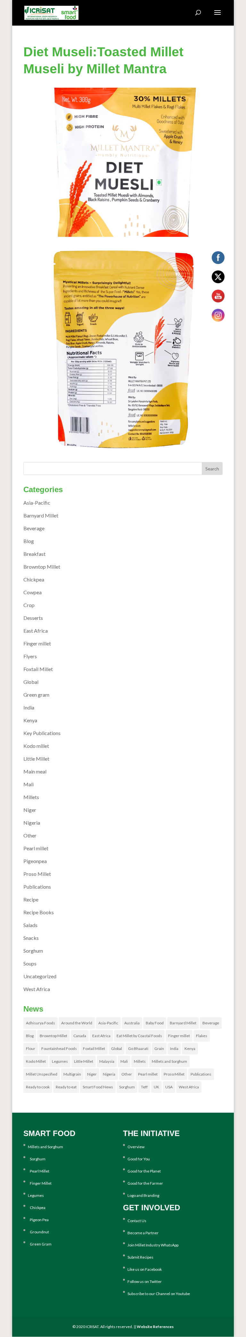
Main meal (34, 771)
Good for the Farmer (145, 1183)
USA (169, 1087)
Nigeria (31, 823)
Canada (79, 1035)
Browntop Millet (41, 567)
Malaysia (106, 1061)
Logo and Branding (143, 1195)
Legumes (60, 1061)
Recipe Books (38, 912)
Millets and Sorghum (169, 1061)
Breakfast (34, 554)
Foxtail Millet (38, 669)
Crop (29, 605)
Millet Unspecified (41, 1074)
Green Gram (40, 1244)
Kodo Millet (36, 1061)
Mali (28, 784)
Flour (30, 1048)
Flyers (30, 656)
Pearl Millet (38, 1171)
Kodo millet (36, 746)
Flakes (201, 1035)
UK (156, 1087)
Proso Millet (37, 874)
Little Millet (36, 759)
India (28, 707)
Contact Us (136, 1220)
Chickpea (33, 579)
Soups (30, 963)
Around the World (76, 1023)
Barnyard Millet (40, 515)
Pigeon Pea (38, 1219)
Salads (30, 925)
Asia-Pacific (36, 503)
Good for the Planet (144, 1171)
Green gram (36, 695)
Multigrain (72, 1074)
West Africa (36, 989)
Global (30, 682)
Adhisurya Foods (40, 1023)
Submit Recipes (140, 1257)
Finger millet (37, 643)
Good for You (138, 1159)
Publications (37, 887)
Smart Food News (98, 1087)
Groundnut (38, 1231)
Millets (31, 797)
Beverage (34, 528)
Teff (144, 1087)
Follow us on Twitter (144, 1281)
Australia (132, 1023)
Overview (135, 1146)
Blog (28, 541)
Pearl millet (35, 848)
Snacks (31, 938)
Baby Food (155, 1023)
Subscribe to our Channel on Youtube (158, 1293)
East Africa (35, 631)
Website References (155, 1326)
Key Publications (42, 733)
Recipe (30, 899)
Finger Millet (40, 1183)
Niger (29, 810)
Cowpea (32, 592)
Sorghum (33, 951)
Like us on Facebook (144, 1269)
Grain (159, 1048)
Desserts (33, 618)
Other (30, 835)
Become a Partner (143, 1232)
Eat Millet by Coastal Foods (139, 1035)
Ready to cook (38, 1087)
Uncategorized (39, 976)
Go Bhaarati (138, 1048)
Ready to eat (66, 1087)
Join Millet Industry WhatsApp (152, 1245)
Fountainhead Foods (59, 1048)
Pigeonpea (35, 861)
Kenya (30, 720)
